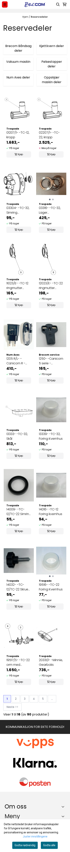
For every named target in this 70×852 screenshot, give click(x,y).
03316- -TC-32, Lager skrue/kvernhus (50, 210)
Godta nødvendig (25, 845)
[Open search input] (58, 4)
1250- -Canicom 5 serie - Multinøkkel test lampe (51, 361)
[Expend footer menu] (64, 816)
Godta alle (49, 845)
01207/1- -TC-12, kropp (17, 134)
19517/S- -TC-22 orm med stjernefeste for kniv (18, 662)
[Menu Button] (5, 4)
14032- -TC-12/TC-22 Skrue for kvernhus (17, 587)
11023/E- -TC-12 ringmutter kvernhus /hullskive (17, 285)
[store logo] (35, 4)
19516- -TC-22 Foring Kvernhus (51, 587)
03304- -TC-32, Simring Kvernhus (17, 210)
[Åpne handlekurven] (64, 4)
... (52, 699)
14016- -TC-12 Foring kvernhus (50, 511)
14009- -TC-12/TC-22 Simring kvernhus (18, 511)
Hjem (25, 16)
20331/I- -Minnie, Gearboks (51, 662)
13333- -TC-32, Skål (17, 436)
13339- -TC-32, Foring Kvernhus (51, 436)
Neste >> (12, 707)
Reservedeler (39, 16)
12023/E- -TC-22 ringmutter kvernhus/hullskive (51, 285)
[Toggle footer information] (64, 806)
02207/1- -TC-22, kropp (49, 134)
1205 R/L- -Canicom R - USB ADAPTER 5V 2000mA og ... (18, 361)
